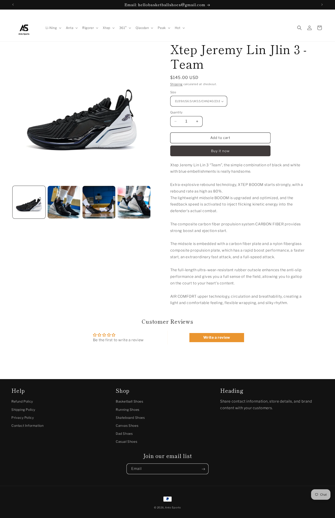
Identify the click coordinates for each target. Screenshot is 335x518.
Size (173, 92)
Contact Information (27, 425)
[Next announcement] (322, 4)
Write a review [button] (216, 337)
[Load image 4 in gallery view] (134, 202)
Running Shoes (127, 409)
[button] (53, 28)
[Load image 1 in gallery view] (29, 202)
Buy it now (220, 151)
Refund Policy (22, 401)
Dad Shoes (124, 433)
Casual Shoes (126, 442)
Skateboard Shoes (130, 417)
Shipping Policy (23, 409)
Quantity (176, 112)
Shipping (176, 84)
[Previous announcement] (13, 4)
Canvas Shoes (127, 425)
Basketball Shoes (129, 401)
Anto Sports (173, 507)
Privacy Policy (22, 417)
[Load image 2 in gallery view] (64, 202)
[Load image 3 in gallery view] (98, 202)
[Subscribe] (203, 469)
